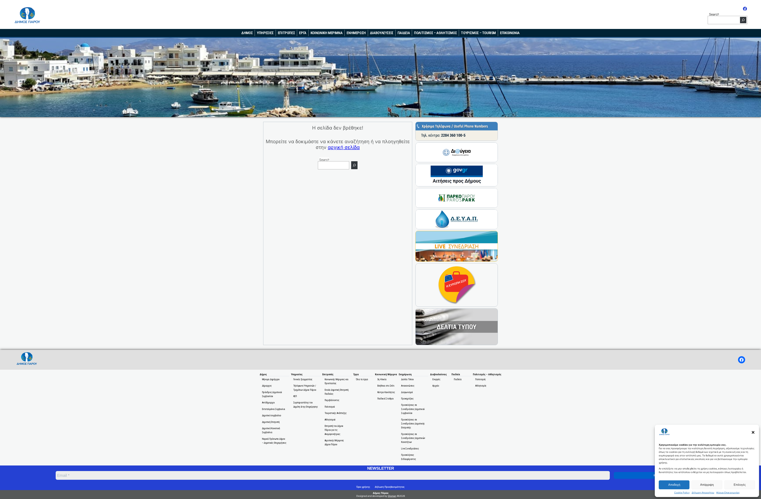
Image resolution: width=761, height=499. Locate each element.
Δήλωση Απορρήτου (703, 492)
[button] (753, 432)
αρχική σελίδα (344, 147)
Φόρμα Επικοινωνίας (728, 492)
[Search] (743, 20)
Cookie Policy (682, 492)
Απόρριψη (707, 484)
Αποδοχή (674, 484)
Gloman (392, 495)
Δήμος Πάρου (380, 492)
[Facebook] (745, 8)
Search (714, 14)
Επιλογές (740, 484)
